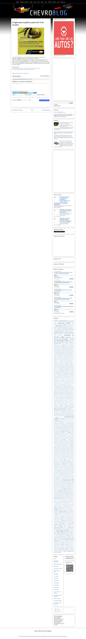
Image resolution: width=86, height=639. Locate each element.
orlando (57, 517)
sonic (62, 538)
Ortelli (63, 517)
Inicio (17, 2)
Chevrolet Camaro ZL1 (70, 352)
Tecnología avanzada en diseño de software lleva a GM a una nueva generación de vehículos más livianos (64, 542)
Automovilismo (65, 329)
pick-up (63, 520)
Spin (46, 2)
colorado (56, 409)
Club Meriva (56, 585)
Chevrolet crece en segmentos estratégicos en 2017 (63, 363)
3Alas (55, 558)
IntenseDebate (61, 313)
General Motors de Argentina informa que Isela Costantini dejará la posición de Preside (63, 282)
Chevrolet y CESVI (57, 403)
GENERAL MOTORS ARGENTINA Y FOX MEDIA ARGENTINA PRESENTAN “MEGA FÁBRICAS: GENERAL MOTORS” (64, 442)
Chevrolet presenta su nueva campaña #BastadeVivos (63, 386)
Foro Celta (56, 589)
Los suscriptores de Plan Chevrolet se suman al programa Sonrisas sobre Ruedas (64, 504)
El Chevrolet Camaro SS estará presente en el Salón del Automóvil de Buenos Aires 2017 (64, 424)
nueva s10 (61, 511)
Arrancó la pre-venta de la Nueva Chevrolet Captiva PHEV (66, 211)
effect (62, 421)
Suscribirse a (14, 100)
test (62, 543)
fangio (62, 433)
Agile (35, 2)
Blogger (65, 636)
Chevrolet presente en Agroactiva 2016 (62, 388)
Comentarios (58, 611)
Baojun (63, 330)
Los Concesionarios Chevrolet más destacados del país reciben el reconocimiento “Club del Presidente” (64, 502)
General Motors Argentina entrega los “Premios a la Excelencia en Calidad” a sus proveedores (64, 437)
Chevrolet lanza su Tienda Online (61, 372)
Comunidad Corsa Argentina (58, 596)
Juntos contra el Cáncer (58, 491)
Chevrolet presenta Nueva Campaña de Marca (63, 385)
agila (73, 324)
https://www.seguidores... (58, 277)
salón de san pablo (71, 534)
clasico (70, 407)
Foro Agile (56, 576)
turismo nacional (57, 546)
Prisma (54, 2)
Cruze (31, 2)
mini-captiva (69, 508)
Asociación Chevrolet (56, 561)
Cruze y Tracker (68, 420)
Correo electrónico (28, 94)
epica (73, 431)
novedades (56, 510)
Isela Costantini (69, 490)
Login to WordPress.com (23, 93)
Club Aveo (56, 578)
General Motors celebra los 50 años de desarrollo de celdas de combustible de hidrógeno (64, 448)
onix (56, 513)
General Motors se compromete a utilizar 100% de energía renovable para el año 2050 (64, 456)
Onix (38, 2)
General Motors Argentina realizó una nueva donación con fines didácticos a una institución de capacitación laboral (64, 440)
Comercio (63, 409)
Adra (70, 324)
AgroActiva (66, 327)
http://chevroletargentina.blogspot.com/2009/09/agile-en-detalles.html (23, 69)
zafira (58, 552)
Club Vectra (56, 587)
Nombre (13, 94)
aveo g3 (58, 330)
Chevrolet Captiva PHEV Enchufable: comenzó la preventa (65, 220)
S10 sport (70, 530)
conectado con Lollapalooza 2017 (66, 413)
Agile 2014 (64, 325)
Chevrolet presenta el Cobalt (63, 375)
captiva (67, 332)
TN (65, 543)
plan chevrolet (69, 520)
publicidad (59, 528)
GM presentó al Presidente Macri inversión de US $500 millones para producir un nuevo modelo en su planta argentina (64, 484)
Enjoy (69, 431)
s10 (64, 530)
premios (70, 523)
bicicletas (72, 330)
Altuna (55, 328)
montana (56, 509)
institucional (60, 490)
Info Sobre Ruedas (58, 600)
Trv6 (71, 545)
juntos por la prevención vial (69, 491)
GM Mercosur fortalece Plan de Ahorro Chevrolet (62, 481)
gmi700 (64, 489)
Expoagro (69, 432)
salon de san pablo (62, 534)
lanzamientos (20, 73)
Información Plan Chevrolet (57, 603)
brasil (67, 331)
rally (64, 528)
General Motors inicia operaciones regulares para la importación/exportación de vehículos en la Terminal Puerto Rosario (64, 454)
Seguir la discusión (48, 76)
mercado (56, 508)
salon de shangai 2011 (60, 535)
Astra (65, 328)
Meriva (63, 508)
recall (67, 528)
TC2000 (56, 541)
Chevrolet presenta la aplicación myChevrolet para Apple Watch (63, 291)
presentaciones (57, 525)
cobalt (61, 408)
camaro (55, 332)
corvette (67, 414)
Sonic (42, 2)
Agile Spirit (56, 327)
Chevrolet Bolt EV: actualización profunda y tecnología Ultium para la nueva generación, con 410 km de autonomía (62, 200)
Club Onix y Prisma (58, 568)
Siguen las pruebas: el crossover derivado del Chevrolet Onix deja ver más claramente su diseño (63, 133)
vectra (60, 548)
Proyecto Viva (26, 73)
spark (68, 538)
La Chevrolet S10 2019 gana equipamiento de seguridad (64, 492)
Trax (67, 545)
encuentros (63, 431)
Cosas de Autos (57, 598)
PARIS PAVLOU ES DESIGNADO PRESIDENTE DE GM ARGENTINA (63, 307)
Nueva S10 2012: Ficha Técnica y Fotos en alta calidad (66, 123)
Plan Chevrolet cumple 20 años (59, 521)
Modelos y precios (24, 2)
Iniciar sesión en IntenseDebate (15, 93)
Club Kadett (56, 582)
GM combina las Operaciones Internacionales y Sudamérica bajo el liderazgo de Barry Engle (64, 472)
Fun (71, 433)
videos (69, 551)
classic (55, 408)
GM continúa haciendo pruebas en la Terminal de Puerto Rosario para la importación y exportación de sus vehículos (64, 474)
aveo (73, 329)
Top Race (70, 543)
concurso (57, 413)
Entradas (57, 609)
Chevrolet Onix (71, 372)
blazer (57, 331)
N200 (71, 509)
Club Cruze (56, 580)
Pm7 (60, 523)
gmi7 (60, 489)
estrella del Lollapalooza (60, 432)
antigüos (60, 328)
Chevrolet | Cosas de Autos (63, 321)
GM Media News (65, 480)
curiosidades (56, 421)
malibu (65, 505)
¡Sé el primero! (30, 79)
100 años (72, 321)
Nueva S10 (63, 2)
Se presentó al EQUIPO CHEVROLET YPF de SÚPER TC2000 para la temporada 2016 (64, 536)
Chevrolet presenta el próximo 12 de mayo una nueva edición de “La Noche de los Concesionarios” (64, 378)
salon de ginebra (66, 533)
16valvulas (62, 323)
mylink (66, 509)
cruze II (61, 420)
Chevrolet (60, 335)
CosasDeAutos (69, 417)
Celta (58, 2)
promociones (57, 527)
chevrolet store (66, 400)
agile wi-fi (61, 327)
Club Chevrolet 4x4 (58, 564)
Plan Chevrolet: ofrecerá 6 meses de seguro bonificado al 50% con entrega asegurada (64, 522)
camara (70, 331)
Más (60, 207)
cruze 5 (67, 418)
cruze (60, 418)
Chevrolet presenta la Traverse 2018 (65, 384)
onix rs (61, 513)
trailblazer (63, 544)
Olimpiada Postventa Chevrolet (65, 512)
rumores (58, 530)
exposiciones (56, 433)
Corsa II (61, 414)
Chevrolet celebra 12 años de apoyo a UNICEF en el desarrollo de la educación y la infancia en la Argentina (64, 355)
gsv (69, 489)
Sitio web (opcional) (41, 94)
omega (73, 512)
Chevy (65, 407)
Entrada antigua (46, 110)
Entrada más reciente (17, 110)
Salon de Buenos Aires (62, 532)
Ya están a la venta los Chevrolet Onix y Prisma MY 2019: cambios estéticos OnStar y (63, 273)
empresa (57, 431)
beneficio (67, 330)
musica (61, 509)
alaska (71, 327)
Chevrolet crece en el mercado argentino (65, 362)
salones (68, 535)
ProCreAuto (69, 526)
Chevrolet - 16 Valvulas (59, 320)
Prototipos (64, 527)
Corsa (55, 414)
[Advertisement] (64, 79)
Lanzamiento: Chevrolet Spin (65, 141)
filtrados (67, 433)
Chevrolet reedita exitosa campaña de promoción (65, 397)
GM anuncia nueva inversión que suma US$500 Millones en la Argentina (64, 461)
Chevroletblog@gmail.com (59, 112)
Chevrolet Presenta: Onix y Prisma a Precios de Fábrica (64, 387)
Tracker (49, 2)
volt (55, 552)
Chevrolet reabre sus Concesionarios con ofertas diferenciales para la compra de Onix (64, 396)
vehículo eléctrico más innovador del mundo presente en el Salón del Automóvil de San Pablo (64, 550)
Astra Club (56, 566)
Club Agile (56, 574)
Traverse (62, 545)
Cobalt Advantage (69, 408)
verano (65, 551)
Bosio (63, 331)
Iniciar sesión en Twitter (30, 93)
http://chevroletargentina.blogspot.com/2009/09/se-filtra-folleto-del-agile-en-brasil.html (26, 68)
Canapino (62, 332)
